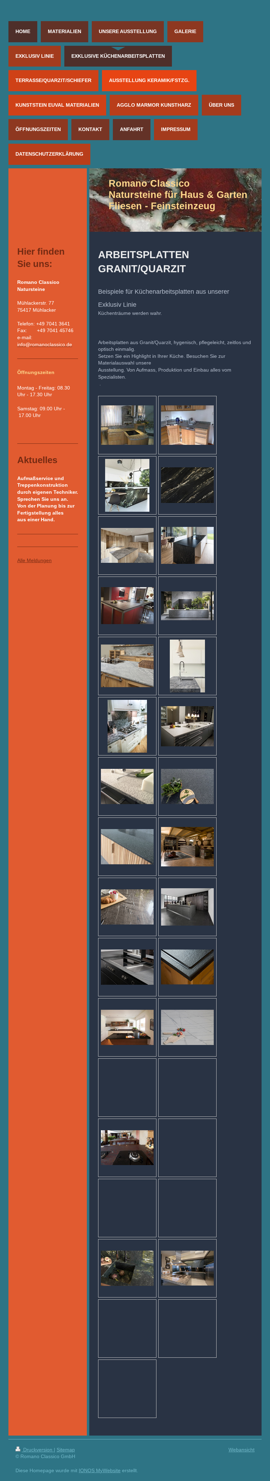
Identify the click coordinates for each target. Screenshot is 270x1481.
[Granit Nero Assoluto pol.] (127, 1027)
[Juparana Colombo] (127, 425)
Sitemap (66, 1449)
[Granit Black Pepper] (187, 786)
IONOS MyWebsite (100, 1470)
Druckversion (38, 1449)
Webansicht (242, 1449)
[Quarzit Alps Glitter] (127, 545)
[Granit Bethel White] (187, 726)
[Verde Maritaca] (187, 425)
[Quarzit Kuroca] (127, 485)
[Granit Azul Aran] (187, 666)
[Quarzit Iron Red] (127, 1147)
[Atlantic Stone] (187, 605)
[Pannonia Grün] (127, 1268)
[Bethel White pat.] (127, 786)
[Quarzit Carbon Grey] (187, 907)
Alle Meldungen (34, 560)
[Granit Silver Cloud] (187, 1268)
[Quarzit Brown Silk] (187, 846)
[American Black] (187, 545)
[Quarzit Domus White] (187, 1027)
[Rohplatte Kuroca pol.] (187, 485)
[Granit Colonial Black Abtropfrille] (187, 967)
